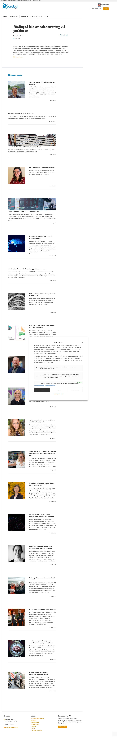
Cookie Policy (56, 393)
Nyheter (5, 16)
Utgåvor (34, 720)
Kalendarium (33, 16)
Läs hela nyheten (18, 57)
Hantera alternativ (75, 390)
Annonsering (35, 722)
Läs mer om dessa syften (50, 385)
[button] (82, 342)
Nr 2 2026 (103, 5)
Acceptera (42, 390)
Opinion (46, 16)
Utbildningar (24, 16)
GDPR (62, 393)
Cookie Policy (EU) (37, 730)
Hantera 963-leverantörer (39, 385)
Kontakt (34, 726)
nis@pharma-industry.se (11, 727)
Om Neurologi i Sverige (38, 718)
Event (40, 16)
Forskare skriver (13, 16)
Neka (59, 390)
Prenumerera (35, 724)
